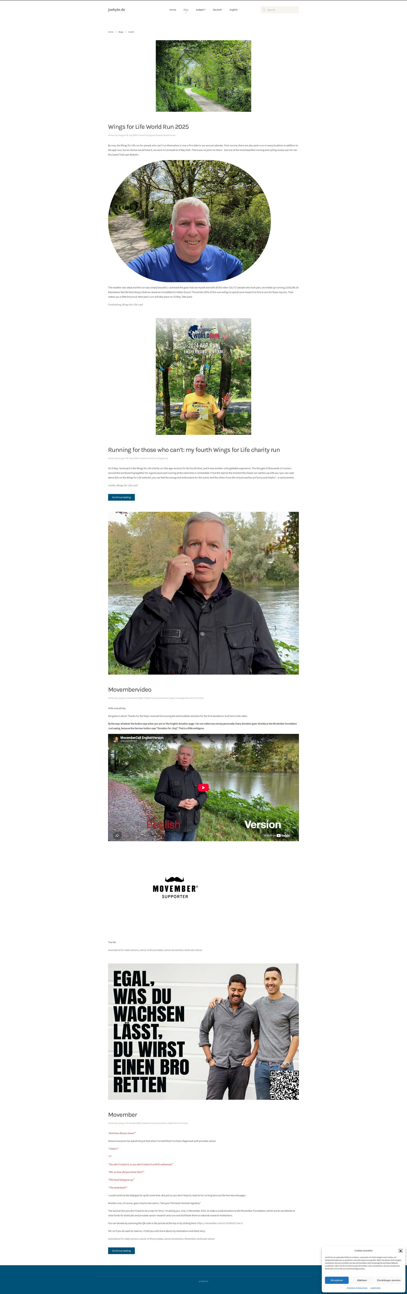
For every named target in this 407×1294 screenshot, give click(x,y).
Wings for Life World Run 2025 (148, 126)
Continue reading (121, 497)
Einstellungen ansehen (388, 1280)
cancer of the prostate (151, 950)
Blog (185, 9)
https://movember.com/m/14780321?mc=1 (220, 1223)
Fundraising (114, 304)
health (166, 135)
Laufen (112, 485)
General (159, 135)
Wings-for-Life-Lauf (132, 304)
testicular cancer (193, 950)
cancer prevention (160, 698)
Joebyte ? (200, 9)
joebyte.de (116, 9)
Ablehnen (362, 1280)
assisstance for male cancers (123, 950)
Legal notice (375, 1288)
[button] (400, 1250)
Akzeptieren (337, 1280)
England (151, 135)
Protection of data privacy (357, 1288)
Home (172, 9)
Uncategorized (161, 458)
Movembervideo (129, 689)
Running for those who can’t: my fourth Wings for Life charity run (194, 449)
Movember (122, 1114)
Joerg (120, 135)
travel (172, 135)
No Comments (197, 698)
